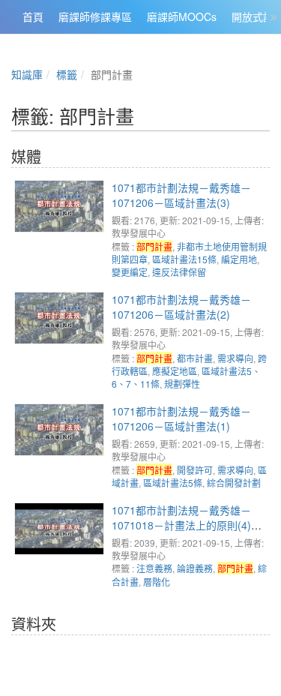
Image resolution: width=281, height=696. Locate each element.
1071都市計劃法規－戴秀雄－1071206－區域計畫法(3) (181, 195)
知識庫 (27, 74)
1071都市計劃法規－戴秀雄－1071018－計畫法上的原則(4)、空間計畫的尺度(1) (187, 525)
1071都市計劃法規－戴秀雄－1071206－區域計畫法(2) (181, 307)
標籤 (66, 74)
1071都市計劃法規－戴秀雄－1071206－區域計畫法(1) (181, 419)
